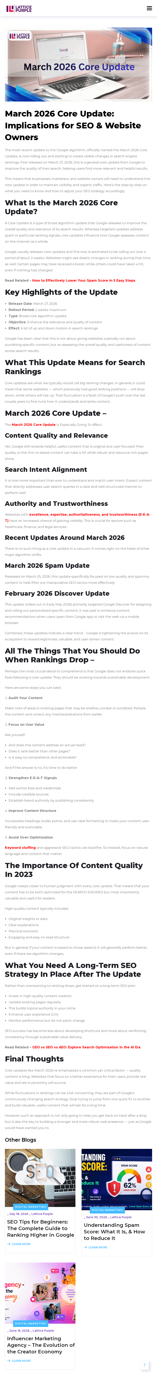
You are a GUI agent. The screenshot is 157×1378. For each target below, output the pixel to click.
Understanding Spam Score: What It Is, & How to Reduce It (114, 1231)
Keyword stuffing (20, 848)
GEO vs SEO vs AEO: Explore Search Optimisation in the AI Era (86, 1047)
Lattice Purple (42, 1214)
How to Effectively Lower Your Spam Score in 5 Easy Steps (83, 280)
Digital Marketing (30, 1206)
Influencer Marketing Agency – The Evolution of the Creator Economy (41, 1345)
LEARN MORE (21, 1244)
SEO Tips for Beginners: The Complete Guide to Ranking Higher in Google (40, 1228)
